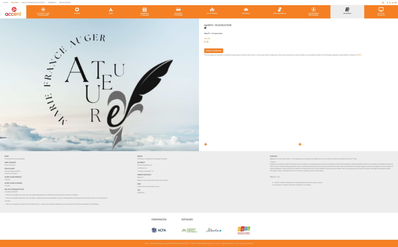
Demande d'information (213, 51)
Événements (52, 2)
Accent (5, 2)
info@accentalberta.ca (227, 243)
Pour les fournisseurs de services (33, 2)
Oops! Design (249, 243)
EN (395, 3)
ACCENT (358, 55)
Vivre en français (65, 2)
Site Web (207, 38)
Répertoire (14, 2)
